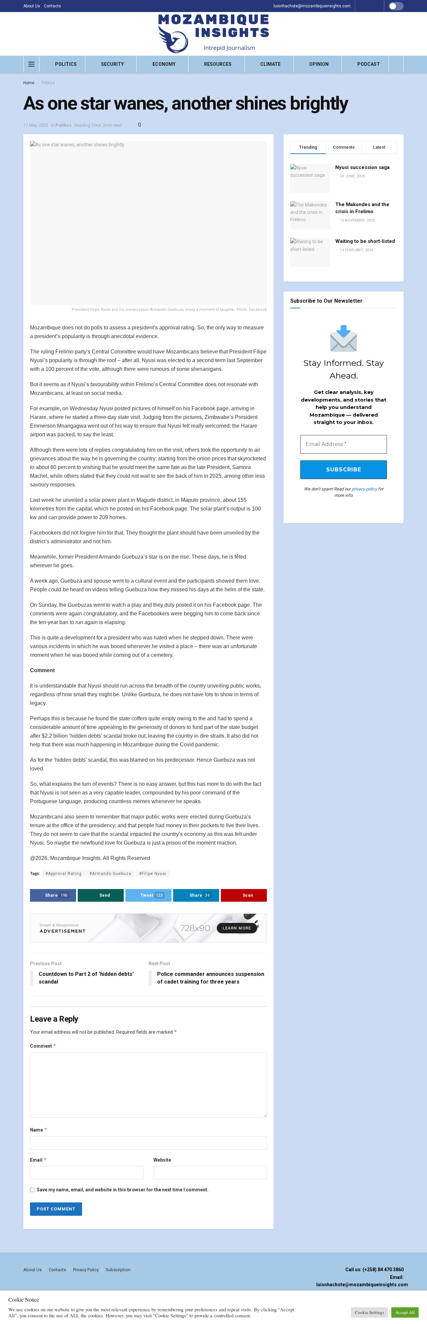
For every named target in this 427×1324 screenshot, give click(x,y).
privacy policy (364, 488)
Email (38, 1160)
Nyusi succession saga (362, 167)
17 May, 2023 (35, 125)
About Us (31, 6)
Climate (270, 64)
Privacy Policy (86, 1269)
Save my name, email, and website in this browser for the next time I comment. (122, 1189)
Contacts (52, 6)
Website (162, 1160)
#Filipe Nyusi (152, 873)
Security (112, 64)
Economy (163, 64)
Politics (66, 64)
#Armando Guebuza (110, 873)
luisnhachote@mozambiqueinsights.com (312, 6)
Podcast (368, 64)
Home (28, 83)
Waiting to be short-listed (365, 241)
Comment (43, 1046)
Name (38, 1130)
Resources (218, 64)
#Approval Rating (63, 873)
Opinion (319, 64)
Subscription (118, 1269)
